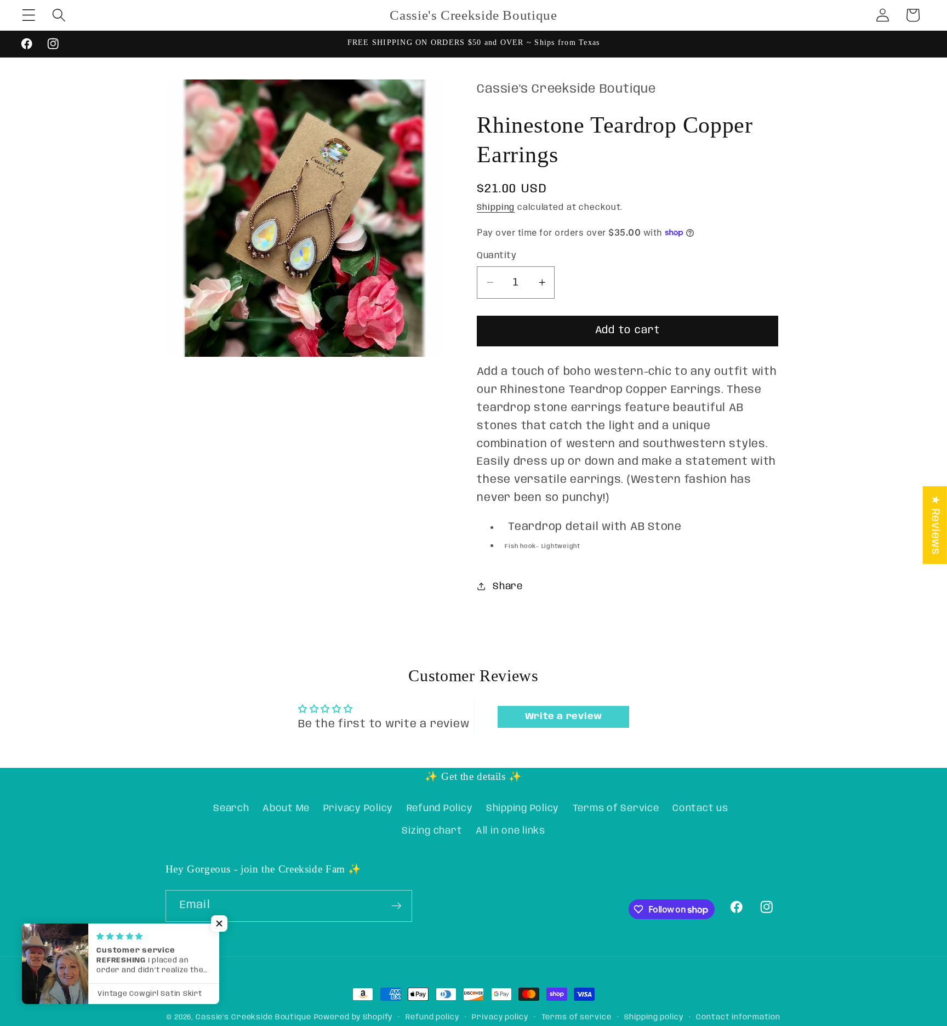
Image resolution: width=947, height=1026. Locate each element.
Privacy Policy (358, 808)
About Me (286, 808)
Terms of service (576, 1017)
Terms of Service (616, 808)
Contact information (738, 1017)
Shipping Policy (522, 808)
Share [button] (508, 586)
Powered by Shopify (353, 1017)
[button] (29, 15)
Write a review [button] (564, 716)
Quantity (496, 255)
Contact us (700, 808)
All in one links (510, 831)
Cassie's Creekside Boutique (253, 1017)
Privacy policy (500, 1017)
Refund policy (432, 1017)
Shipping (496, 207)
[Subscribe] (396, 906)
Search (231, 808)
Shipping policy (653, 1017)
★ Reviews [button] (935, 525)
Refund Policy (440, 808)
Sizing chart (432, 831)
